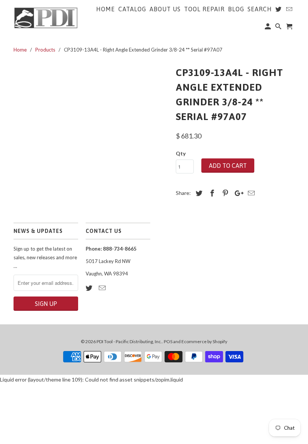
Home (105, 9)
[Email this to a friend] (250, 193)
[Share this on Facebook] (211, 193)
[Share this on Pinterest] (224, 193)
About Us (165, 9)
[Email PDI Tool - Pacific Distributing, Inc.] (103, 288)
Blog (236, 9)
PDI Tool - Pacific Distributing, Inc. (129, 341)
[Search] (278, 28)
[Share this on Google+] (237, 193)
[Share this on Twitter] (198, 193)
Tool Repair (204, 9)
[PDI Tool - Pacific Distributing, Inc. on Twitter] (90, 288)
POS (168, 341)
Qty (181, 153)
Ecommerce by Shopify (204, 341)
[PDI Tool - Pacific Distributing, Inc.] (46, 17)
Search (260, 9)
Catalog (132, 9)
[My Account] (268, 28)
